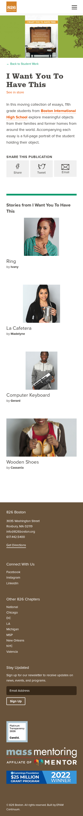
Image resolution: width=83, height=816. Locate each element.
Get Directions (16, 545)
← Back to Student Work (22, 64)
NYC (9, 646)
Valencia (12, 651)
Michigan (12, 629)
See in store (15, 92)
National (12, 607)
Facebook (13, 572)
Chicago (12, 612)
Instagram (13, 577)
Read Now (21, 272)
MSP (9, 635)
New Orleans (15, 640)
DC (8, 618)
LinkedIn (12, 583)
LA (8, 623)
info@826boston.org (20, 531)
